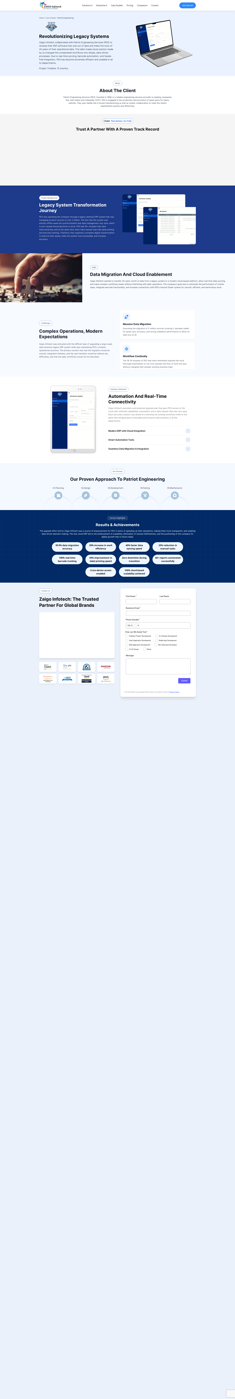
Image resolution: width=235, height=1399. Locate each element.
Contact (155, 5)
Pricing (130, 5)
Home (41, 18)
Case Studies (117, 5)
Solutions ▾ (87, 5)
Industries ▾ (101, 5)
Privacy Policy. (174, 692)
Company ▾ (142, 5)
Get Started (187, 5)
